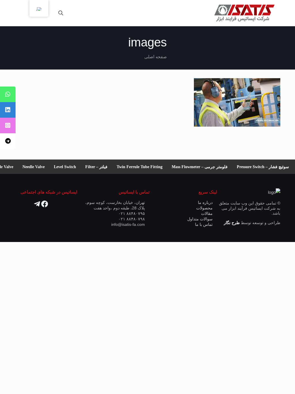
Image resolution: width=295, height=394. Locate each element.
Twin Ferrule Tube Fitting (143, 166)
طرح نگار (232, 223)
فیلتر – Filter (100, 166)
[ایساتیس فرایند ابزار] (244, 13)
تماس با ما (204, 224)
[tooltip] (8, 94)
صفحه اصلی (155, 56)
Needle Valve (37, 166)
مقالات (207, 213)
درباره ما (205, 202)
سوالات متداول (200, 219)
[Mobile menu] (81, 13)
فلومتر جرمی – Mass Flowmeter (203, 166)
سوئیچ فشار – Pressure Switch (266, 166)
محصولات (204, 208)
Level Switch (68, 166)
